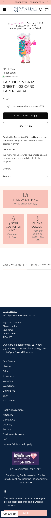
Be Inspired (9, 390)
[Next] (47, 2)
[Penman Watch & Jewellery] (25, 9)
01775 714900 (10, 311)
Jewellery (8, 376)
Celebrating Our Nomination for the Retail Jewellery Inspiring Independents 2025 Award (25, 479)
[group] (25, 2)
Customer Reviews (13, 434)
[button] (40, 9)
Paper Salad (9, 72)
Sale (5, 395)
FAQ (5, 439)
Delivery (7, 424)
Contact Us (9, 419)
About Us (8, 414)
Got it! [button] (26, 513)
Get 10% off (9, 514)
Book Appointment (13, 410)
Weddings (8, 386)
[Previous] (3, 2)
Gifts (5, 371)
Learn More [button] (10, 505)
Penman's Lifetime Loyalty (17, 444)
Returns (7, 429)
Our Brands (9, 361)
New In (7, 366)
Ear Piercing (9, 400)
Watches (8, 381)
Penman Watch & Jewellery (25, 469)
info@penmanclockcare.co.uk (19, 315)
